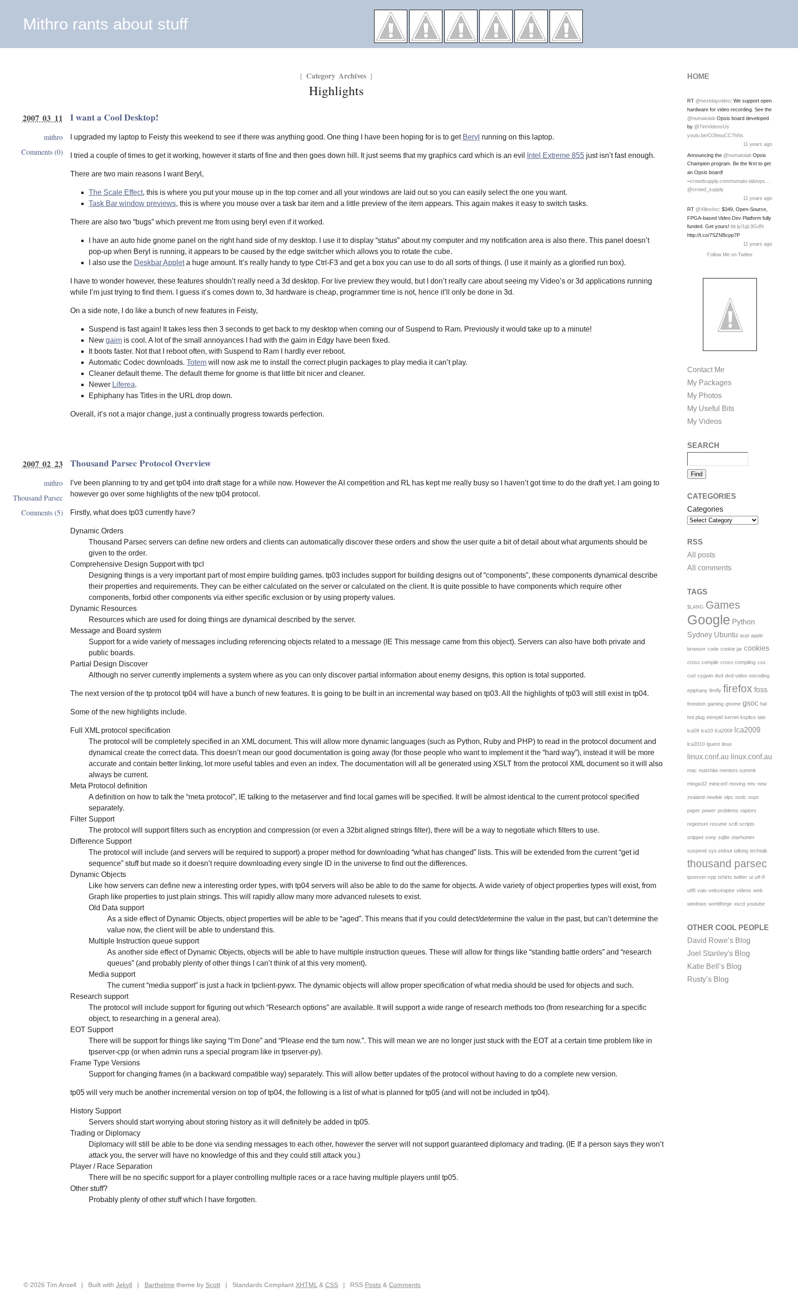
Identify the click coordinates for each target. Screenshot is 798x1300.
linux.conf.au (708, 757)
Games (723, 605)
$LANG (695, 607)
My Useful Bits (710, 408)
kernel (731, 717)
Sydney (699, 635)
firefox (737, 689)
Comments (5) (42, 512)
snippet (695, 837)
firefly (715, 690)
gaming (715, 704)
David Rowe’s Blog (718, 940)
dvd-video (736, 675)
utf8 (691, 890)
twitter (740, 877)
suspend (697, 850)
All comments (709, 568)
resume (718, 824)
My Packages (709, 383)
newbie (714, 797)
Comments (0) (42, 152)
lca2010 (696, 744)
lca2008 (723, 730)
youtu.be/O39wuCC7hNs (715, 135)
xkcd (739, 904)
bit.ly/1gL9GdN (747, 226)
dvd (719, 675)
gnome (733, 704)
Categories (705, 509)
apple (757, 635)
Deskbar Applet (159, 262)
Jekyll (124, 1284)
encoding (759, 675)
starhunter (743, 837)
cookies (756, 648)
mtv (751, 783)
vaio (702, 890)
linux (727, 744)
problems (728, 810)
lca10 (707, 730)
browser (696, 649)
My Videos (704, 421)
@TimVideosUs (711, 126)
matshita (708, 770)
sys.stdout (720, 850)
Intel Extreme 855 (555, 155)
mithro (53, 137)
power (709, 810)
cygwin (705, 675)
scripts (747, 824)
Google (708, 619)
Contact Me (706, 370)
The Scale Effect (116, 192)
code (713, 649)
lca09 (693, 730)
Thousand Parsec (38, 497)
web (757, 890)
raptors (748, 810)
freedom (696, 704)
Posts (373, 1284)
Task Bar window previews (132, 203)
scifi (733, 824)
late (762, 717)
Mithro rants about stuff (105, 24)
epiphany (697, 690)
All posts (701, 555)
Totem (196, 362)
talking (741, 850)
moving (737, 783)
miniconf (718, 783)
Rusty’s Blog (708, 979)
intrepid (715, 717)
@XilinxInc (707, 209)
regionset (697, 824)
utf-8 (760, 877)
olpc (728, 797)
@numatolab (701, 118)
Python (743, 622)
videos (744, 890)
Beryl (471, 137)
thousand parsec (727, 864)
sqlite (724, 837)
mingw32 (697, 783)
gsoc (750, 703)
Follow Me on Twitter (730, 254)
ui (751, 877)
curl (691, 675)
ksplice (748, 717)
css (761, 662)
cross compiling (738, 662)
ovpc (753, 797)
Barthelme (160, 1284)
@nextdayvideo (713, 100)
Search (703, 445)
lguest (713, 744)
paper (693, 810)
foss (761, 690)
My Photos (704, 395)
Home (698, 76)
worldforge (720, 904)
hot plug (696, 717)
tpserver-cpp (701, 877)
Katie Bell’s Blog (714, 966)
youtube (756, 904)
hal (763, 704)
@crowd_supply (705, 189)
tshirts (725, 877)
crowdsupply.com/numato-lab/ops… (730, 181)
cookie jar (731, 649)
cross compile (703, 662)
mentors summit (737, 770)
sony (710, 837)
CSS (331, 1284)
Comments (405, 1284)
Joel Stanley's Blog (718, 953)
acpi (744, 635)
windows (697, 904)
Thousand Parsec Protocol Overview (140, 463)
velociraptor (721, 890)
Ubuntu (726, 635)
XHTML (306, 1284)
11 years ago (757, 144)
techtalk (759, 850)
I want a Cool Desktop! (114, 117)
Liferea (123, 384)
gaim (114, 340)
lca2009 (747, 730)
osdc (740, 797)
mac (692, 770)
